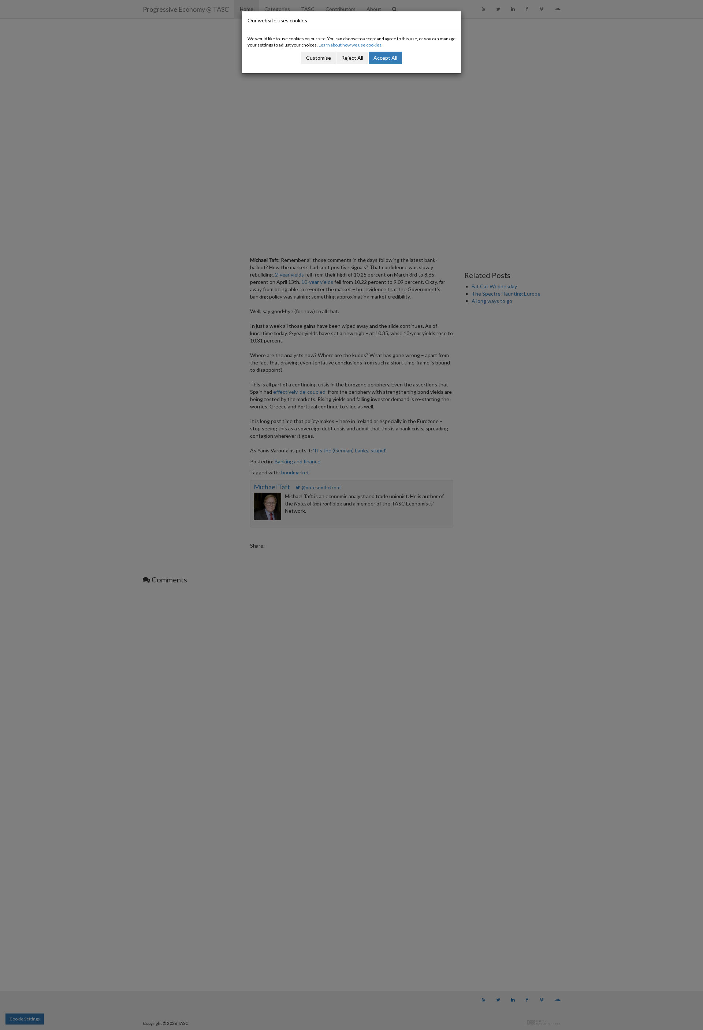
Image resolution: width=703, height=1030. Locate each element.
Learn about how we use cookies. (351, 45)
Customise (318, 58)
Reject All (352, 58)
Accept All (385, 58)
